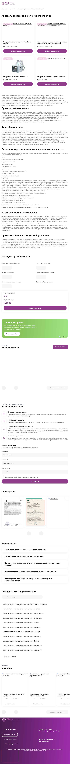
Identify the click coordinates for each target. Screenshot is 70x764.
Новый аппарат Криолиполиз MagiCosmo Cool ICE (39, 695)
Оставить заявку (35, 308)
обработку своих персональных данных (26, 477)
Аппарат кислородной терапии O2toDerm (51, 77)
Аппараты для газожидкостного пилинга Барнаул (21, 632)
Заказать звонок (9, 735)
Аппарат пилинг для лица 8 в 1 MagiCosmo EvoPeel (17, 42)
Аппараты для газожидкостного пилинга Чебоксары (22, 650)
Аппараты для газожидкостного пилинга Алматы (21, 609)
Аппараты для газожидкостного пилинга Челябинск (22, 645)
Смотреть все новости (57, 712)
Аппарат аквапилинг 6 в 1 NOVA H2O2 (15, 77)
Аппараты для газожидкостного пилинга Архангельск (23, 613)
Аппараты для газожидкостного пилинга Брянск (21, 641)
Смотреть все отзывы (57, 388)
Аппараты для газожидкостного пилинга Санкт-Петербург (25, 604)
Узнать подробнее (12, 334)
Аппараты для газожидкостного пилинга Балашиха (22, 627)
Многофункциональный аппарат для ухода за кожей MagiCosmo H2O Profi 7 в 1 (52, 42)
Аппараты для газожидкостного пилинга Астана (21, 623)
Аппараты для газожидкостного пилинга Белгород (22, 636)
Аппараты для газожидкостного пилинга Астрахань (22, 618)
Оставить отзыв (60, 347)
